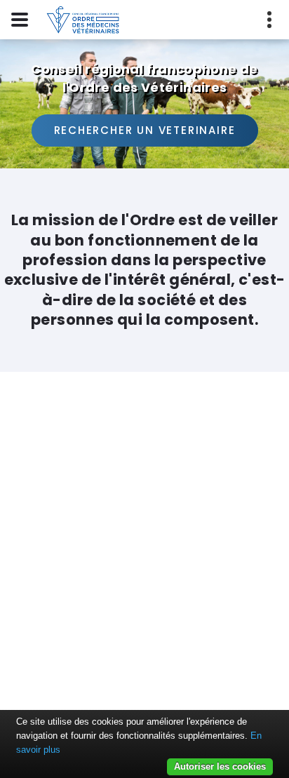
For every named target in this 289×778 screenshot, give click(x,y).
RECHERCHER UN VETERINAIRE (145, 130)
